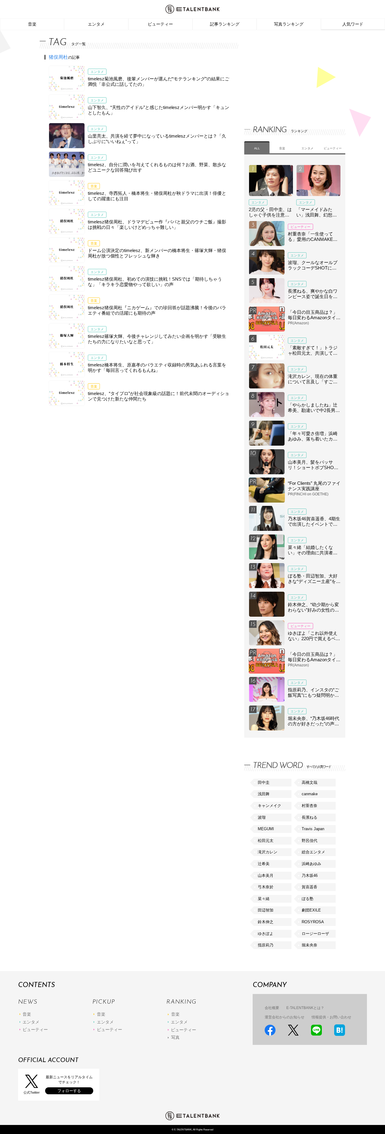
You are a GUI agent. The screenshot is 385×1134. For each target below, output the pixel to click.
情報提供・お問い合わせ (331, 1017)
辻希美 (264, 863)
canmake (310, 794)
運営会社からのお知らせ (284, 1017)
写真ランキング (288, 24)
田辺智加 (265, 910)
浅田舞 (264, 794)
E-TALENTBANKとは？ (305, 1008)
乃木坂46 (310, 875)
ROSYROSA (313, 922)
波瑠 (262, 817)
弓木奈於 (265, 887)
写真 (175, 1037)
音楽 (32, 24)
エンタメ (96, 24)
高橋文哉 (309, 782)
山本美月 (265, 875)
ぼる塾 (307, 898)
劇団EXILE (311, 910)
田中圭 (264, 782)
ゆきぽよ (265, 933)
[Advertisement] (289, 72)
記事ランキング (224, 24)
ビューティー (160, 24)
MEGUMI (266, 829)
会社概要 (272, 1008)
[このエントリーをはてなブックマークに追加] (339, 1030)
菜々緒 (264, 898)
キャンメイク (269, 805)
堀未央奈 (309, 945)
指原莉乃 (265, 945)
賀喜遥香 (309, 887)
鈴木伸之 (265, 922)
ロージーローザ (315, 933)
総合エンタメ (313, 852)
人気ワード (352, 24)
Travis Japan (313, 829)
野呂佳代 (309, 840)
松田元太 (265, 840)
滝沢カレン (267, 852)
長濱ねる (309, 817)
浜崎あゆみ (311, 863)
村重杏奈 (309, 805)
